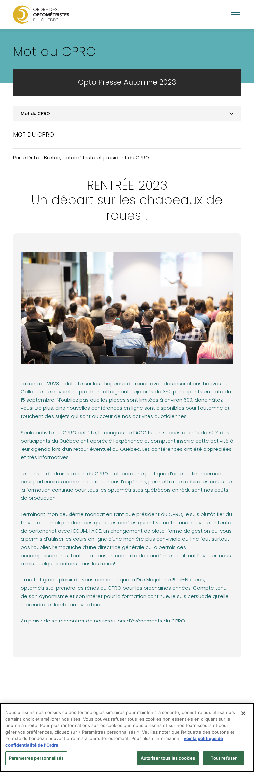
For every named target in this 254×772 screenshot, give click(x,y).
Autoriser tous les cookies (168, 758)
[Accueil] (41, 14)
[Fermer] (243, 713)
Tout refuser (224, 758)
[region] (127, 737)
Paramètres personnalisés (36, 758)
